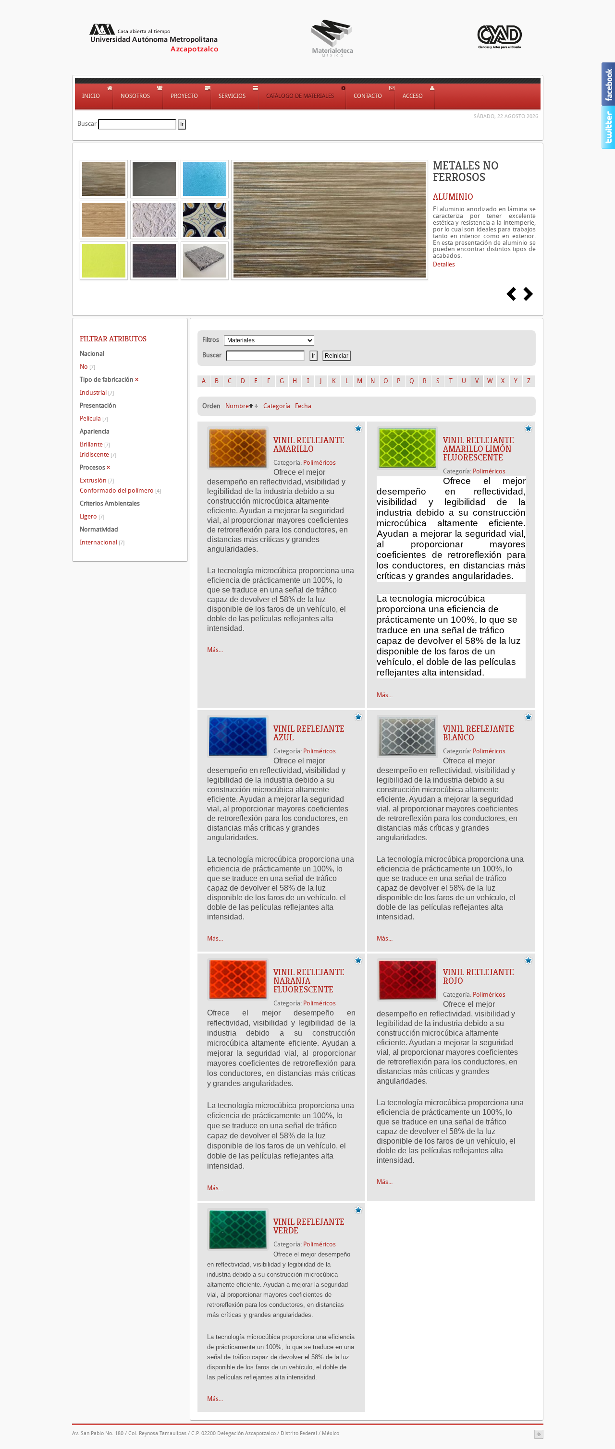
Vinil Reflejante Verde (308, 1226)
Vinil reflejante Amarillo (308, 444)
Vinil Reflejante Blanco (478, 733)
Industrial (97, 392)
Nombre (237, 406)
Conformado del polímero (120, 490)
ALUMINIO (453, 197)
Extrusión (97, 480)
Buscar (87, 123)
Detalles (444, 264)
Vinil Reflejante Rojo (478, 976)
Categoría (276, 406)
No (87, 366)
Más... (215, 649)
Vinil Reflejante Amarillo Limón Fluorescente (478, 449)
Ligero (92, 516)
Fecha (303, 406)
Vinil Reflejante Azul (308, 733)
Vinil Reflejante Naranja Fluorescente (308, 981)
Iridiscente (98, 454)
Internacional (102, 542)
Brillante (95, 444)
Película (94, 418)
